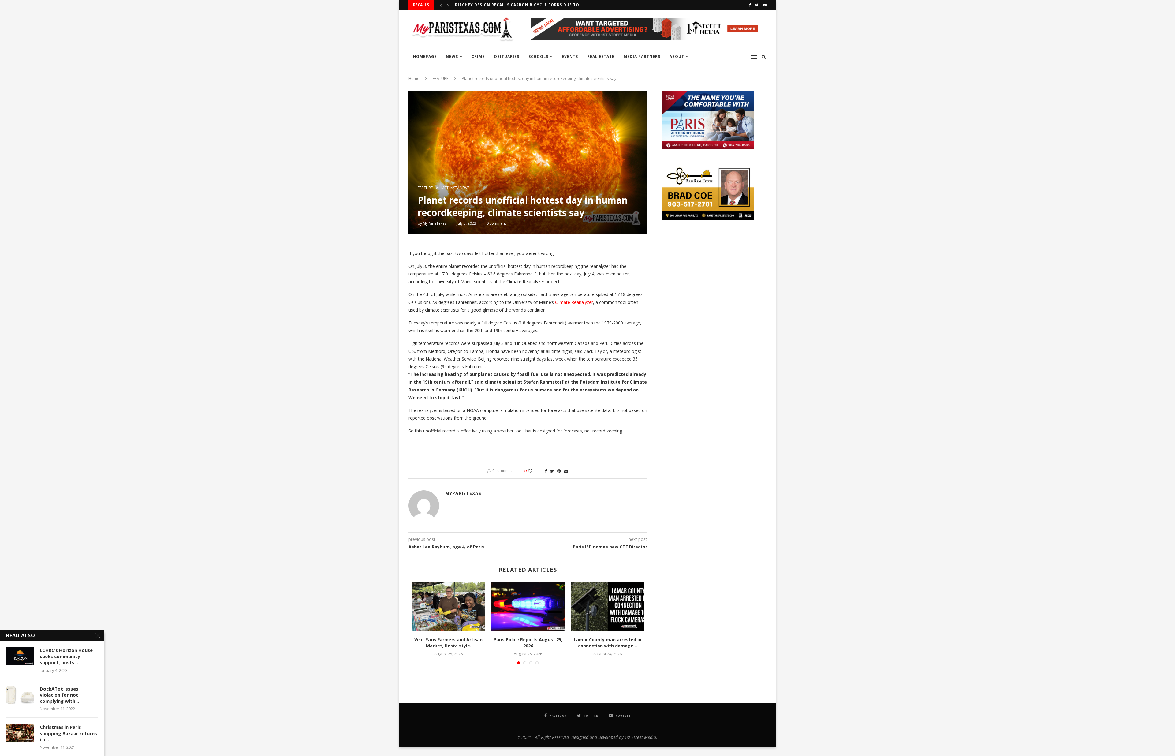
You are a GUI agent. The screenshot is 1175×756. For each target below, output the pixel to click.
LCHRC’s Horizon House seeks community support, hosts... (66, 656)
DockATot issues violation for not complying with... (59, 695)
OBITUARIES (506, 56)
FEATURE (441, 78)
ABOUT (677, 56)
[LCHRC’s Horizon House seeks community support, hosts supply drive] (20, 656)
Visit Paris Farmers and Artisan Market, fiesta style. (448, 643)
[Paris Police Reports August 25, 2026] (528, 606)
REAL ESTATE (600, 56)
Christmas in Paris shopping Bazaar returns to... (68, 733)
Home (414, 78)
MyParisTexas (434, 223)
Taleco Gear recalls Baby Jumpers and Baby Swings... (517, 4)
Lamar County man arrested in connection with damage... (607, 643)
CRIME (478, 56)
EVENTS (570, 56)
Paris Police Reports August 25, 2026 (528, 643)
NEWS (452, 56)
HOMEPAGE (425, 56)
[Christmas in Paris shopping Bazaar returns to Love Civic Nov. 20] (20, 733)
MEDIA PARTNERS (642, 56)
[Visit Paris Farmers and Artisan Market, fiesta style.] (448, 606)
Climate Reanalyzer (574, 302)
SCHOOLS (538, 56)
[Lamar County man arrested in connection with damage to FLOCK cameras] (607, 606)
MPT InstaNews (455, 188)
